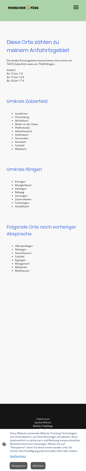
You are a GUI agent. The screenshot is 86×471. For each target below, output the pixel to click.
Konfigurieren (18, 456)
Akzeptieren (18, 465)
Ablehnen (38, 465)
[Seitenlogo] (23, 7)
